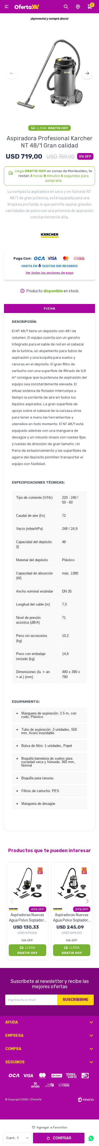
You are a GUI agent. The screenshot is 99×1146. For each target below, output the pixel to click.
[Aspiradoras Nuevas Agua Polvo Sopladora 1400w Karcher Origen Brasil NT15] (27, 883)
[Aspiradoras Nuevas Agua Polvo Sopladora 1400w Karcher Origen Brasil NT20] (72, 883)
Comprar (62, 1138)
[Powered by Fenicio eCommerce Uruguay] (86, 1099)
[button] (87, 73)
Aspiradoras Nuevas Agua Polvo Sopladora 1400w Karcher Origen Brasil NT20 (71, 918)
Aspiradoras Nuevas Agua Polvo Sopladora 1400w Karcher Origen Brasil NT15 (27, 918)
